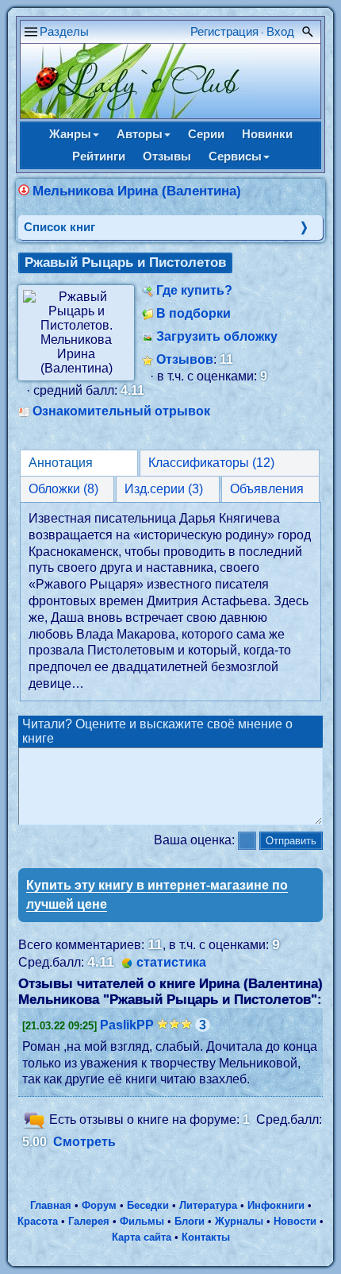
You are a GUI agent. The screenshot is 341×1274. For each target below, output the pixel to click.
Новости (295, 1221)
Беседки (148, 1205)
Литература (208, 1205)
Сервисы (235, 156)
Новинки (267, 134)
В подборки (193, 313)
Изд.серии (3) (164, 489)
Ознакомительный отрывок (121, 411)
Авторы (140, 134)
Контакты (206, 1237)
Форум (99, 1205)
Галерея (88, 1221)
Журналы (239, 1221)
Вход (280, 31)
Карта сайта (141, 1237)
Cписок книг (59, 227)
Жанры (70, 134)
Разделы (64, 31)
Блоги (189, 1221)
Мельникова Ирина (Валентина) (137, 191)
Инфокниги (276, 1205)
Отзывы (167, 156)
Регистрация (224, 31)
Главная (50, 1205)
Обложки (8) (63, 489)
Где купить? (194, 290)
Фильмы (142, 1221)
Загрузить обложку (217, 336)
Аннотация (61, 462)
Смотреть (84, 1142)
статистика (171, 962)
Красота (37, 1221)
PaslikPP (127, 1025)
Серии (206, 134)
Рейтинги (98, 156)
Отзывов (184, 359)
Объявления (267, 489)
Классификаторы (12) (211, 462)
